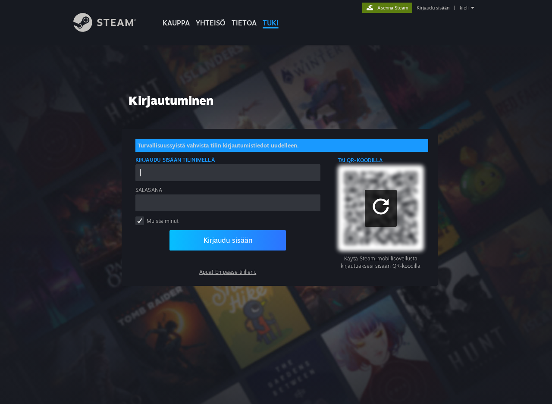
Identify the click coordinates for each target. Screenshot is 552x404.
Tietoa (244, 23)
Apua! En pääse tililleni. (227, 272)
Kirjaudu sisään (433, 8)
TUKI (271, 23)
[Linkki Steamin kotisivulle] (104, 29)
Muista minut (163, 221)
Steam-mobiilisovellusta (388, 258)
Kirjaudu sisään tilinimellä (175, 160)
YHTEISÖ (211, 23)
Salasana (149, 190)
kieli (464, 8)
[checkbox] (139, 220)
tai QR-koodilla (360, 160)
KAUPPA (176, 23)
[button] (381, 208)
